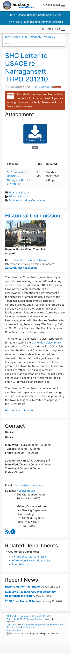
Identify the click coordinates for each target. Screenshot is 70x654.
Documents (20, 36)
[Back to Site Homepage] (18, 5)
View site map (14, 630)
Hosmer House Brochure (20, 410)
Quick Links (51, 29)
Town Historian (21, 564)
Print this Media (18, 196)
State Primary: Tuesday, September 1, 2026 (35, 14)
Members (49, 36)
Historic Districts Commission (30, 556)
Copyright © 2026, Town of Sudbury (25, 619)
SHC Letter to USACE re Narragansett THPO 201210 (26, 67)
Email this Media (18, 192)
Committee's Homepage (19, 106)
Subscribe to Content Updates (30, 260)
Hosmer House (26, 490)
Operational (26, 652)
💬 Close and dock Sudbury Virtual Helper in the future (34, 633)
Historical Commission (42, 87)
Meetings (35, 36)
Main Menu (52, 5)
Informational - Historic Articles (31, 560)
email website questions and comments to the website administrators (35, 625)
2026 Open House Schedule (23, 601)
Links (7, 43)
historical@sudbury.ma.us (29, 485)
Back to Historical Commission (27, 200)
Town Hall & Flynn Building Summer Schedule (35, 21)
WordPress (20, 636)
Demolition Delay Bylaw (46, 342)
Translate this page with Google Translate (29, 616)
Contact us (12, 624)
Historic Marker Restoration (23, 586)
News (7, 36)
